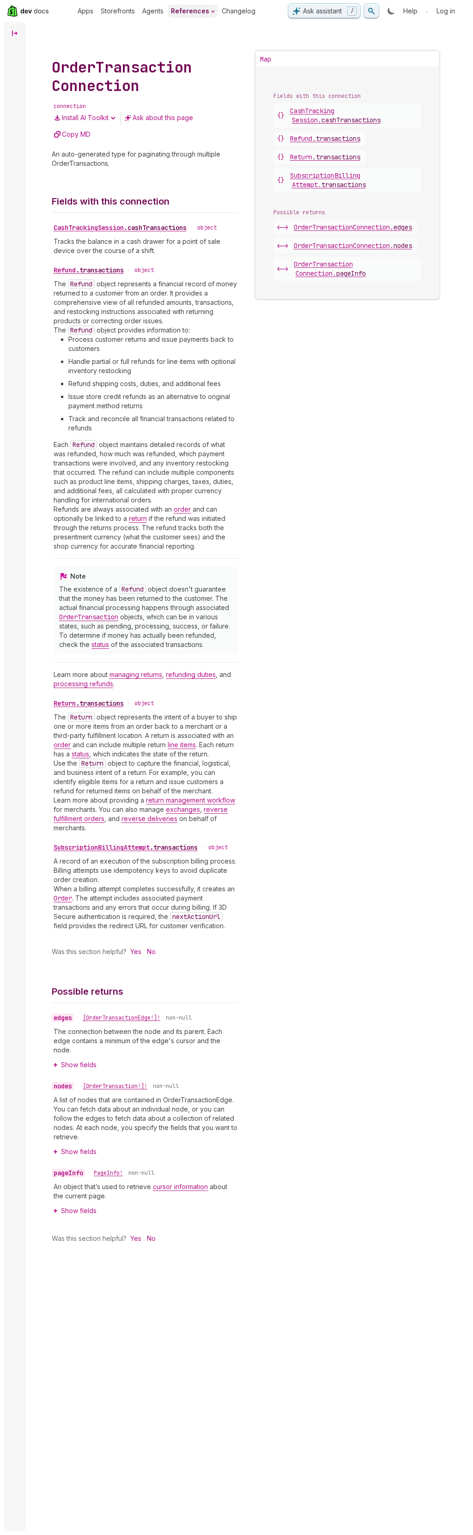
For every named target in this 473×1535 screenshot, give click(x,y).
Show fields (79, 1065)
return (138, 518)
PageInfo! (108, 1173)
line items (182, 745)
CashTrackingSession (120, 228)
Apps (85, 11)
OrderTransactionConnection (353, 227)
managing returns (135, 674)
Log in (446, 11)
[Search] (371, 11)
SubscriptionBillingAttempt (126, 847)
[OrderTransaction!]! (115, 1086)
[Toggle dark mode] (391, 11)
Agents (153, 11)
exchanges (183, 809)
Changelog (238, 11)
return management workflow (190, 800)
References (190, 11)
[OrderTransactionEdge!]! (121, 1017)
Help (410, 11)
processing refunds (83, 684)
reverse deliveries (149, 818)
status (100, 644)
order (182, 509)
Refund (89, 270)
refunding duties (191, 674)
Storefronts (118, 11)
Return (89, 703)
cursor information (180, 1187)
